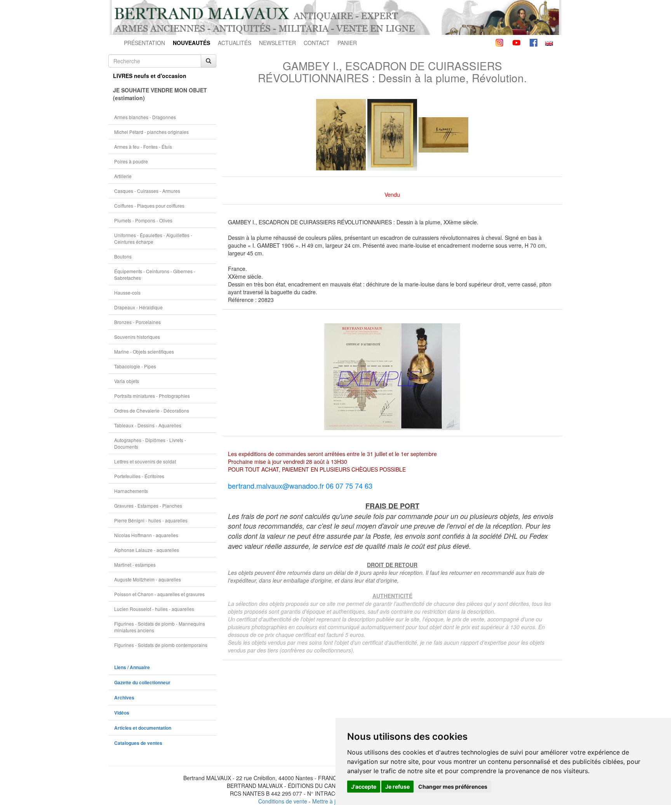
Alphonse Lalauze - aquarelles (146, 549)
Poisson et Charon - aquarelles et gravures (159, 594)
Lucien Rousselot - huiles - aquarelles (154, 608)
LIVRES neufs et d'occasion (149, 76)
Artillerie (123, 176)
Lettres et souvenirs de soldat (145, 461)
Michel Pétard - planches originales (151, 131)
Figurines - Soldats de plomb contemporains (160, 645)
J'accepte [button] (363, 786)
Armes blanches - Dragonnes (145, 117)
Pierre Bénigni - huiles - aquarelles (151, 520)
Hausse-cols (127, 292)
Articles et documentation (142, 728)
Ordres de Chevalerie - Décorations (151, 410)
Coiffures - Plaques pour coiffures (149, 205)
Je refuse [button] (397, 786)
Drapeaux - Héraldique (138, 307)
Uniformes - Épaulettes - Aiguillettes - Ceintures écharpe (153, 238)
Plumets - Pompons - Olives (143, 220)
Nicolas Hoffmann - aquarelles (146, 535)
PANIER (347, 43)
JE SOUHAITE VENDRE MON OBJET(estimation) (160, 94)
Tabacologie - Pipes (135, 366)
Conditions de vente (282, 801)
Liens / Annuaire (132, 667)
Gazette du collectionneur (142, 682)
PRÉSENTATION (144, 43)
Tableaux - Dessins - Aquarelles (147, 425)
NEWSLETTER (277, 43)
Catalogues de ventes (138, 743)
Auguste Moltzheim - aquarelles (147, 579)
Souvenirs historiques (137, 336)
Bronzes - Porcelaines (137, 322)
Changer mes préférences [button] (452, 786)
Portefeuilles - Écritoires (139, 476)
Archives (124, 697)
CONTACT (317, 43)
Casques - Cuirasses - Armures (147, 190)
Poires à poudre (131, 161)
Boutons (123, 256)
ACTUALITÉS (234, 43)
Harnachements (131, 491)
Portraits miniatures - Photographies (152, 395)
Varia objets (126, 381)
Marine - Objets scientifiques (144, 351)
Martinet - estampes (135, 564)
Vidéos (121, 713)
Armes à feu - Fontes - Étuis (143, 146)
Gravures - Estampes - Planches (148, 505)
